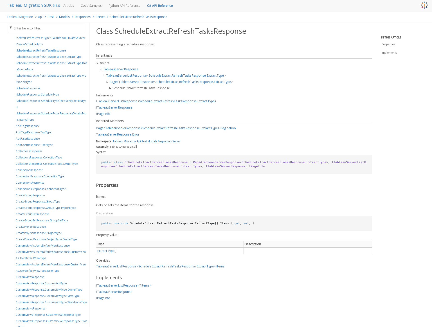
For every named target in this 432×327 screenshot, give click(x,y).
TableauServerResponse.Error (117, 134)
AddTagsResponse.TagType (34, 132)
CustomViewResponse (30, 277)
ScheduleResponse (28, 88)
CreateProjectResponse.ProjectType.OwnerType (46, 239)
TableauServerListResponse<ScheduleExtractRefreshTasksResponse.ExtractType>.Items (160, 266)
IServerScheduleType (29, 44)
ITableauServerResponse (114, 107)
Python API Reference (124, 5)
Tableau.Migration (20, 17)
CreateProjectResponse (31, 227)
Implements (389, 53)
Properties (388, 44)
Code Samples (91, 5)
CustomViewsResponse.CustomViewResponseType (48, 315)
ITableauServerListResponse (116, 101)
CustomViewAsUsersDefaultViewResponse (43, 245)
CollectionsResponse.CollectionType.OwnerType (47, 164)
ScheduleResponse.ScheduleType (37, 94)
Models (64, 17)
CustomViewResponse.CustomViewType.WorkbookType (51, 302)
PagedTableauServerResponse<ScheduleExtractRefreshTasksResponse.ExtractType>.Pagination (166, 128)
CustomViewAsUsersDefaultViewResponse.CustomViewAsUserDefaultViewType (51, 255)
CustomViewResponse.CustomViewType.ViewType (48, 296)
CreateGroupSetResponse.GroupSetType (42, 220)
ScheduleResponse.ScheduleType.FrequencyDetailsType (51, 104)
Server (100, 17)
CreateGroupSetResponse (32, 214)
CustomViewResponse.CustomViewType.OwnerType (49, 289)
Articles (68, 5)
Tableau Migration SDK (30, 5)
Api (40, 17)
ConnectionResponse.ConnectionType (40, 176)
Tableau (118, 141)
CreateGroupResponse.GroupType (38, 201)
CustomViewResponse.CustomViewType (41, 283)
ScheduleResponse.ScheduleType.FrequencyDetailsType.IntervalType (51, 116)
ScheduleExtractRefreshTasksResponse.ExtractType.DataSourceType (51, 66)
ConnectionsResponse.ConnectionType (41, 189)
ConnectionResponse (29, 170)
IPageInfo (103, 113)
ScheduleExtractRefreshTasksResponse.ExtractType (48, 57)
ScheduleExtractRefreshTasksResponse (138, 17)
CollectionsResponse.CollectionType (39, 157)
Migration (130, 141)
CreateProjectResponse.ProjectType (39, 233)
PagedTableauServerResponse (131, 82)
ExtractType (215, 75)
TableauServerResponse (120, 69)
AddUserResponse (28, 138)
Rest (50, 17)
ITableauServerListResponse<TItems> (123, 285)
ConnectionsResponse (30, 183)
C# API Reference (160, 5)
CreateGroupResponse (30, 195)
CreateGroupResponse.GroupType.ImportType (46, 208)
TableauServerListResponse (126, 75)
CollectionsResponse (29, 151)
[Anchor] (93, 185)
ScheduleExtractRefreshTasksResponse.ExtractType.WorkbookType (51, 79)
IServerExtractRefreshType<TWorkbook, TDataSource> (51, 38)
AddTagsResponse (28, 126)
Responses (83, 17)
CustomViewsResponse (30, 308)
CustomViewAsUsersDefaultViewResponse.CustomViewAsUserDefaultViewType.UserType (51, 267)
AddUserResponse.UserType (34, 145)
